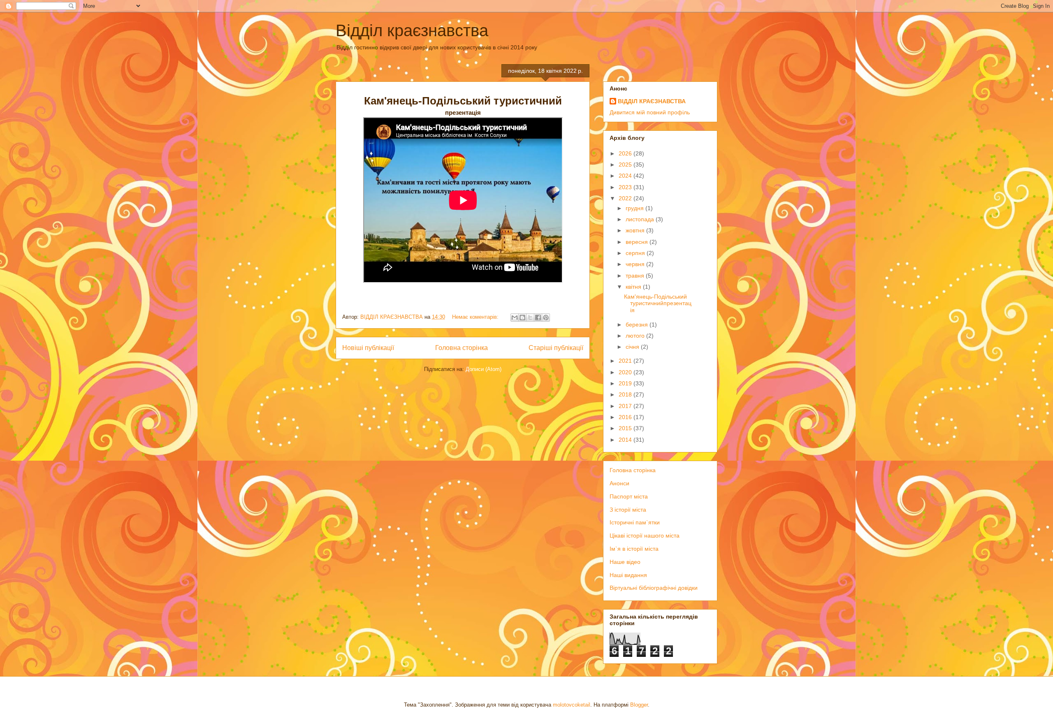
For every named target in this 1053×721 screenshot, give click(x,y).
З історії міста (628, 509)
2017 (626, 406)
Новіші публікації (368, 347)
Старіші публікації (556, 347)
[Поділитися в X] (530, 317)
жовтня (636, 230)
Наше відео (625, 562)
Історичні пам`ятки (635, 522)
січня (633, 346)
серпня (636, 253)
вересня (637, 242)
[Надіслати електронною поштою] (514, 317)
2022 (626, 198)
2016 (626, 417)
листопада (641, 219)
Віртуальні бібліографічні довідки (654, 587)
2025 (626, 164)
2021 (626, 360)
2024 (626, 175)
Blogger (639, 705)
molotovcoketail (571, 705)
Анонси (619, 483)
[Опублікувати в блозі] (522, 317)
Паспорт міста (629, 496)
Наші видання (628, 575)
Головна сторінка (461, 347)
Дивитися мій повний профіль (650, 112)
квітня (634, 286)
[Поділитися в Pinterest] (546, 317)
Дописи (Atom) (483, 369)
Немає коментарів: (476, 317)
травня (636, 275)
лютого (636, 335)
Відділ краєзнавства (412, 30)
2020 (626, 372)
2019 (626, 383)
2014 (626, 439)
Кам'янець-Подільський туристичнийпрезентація (657, 303)
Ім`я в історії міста (634, 548)
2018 (626, 394)
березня (637, 324)
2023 (626, 187)
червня (636, 264)
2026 (626, 153)
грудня (635, 208)
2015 (626, 428)
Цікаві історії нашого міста (645, 535)
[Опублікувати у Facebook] (538, 317)
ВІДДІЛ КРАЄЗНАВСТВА (652, 101)
